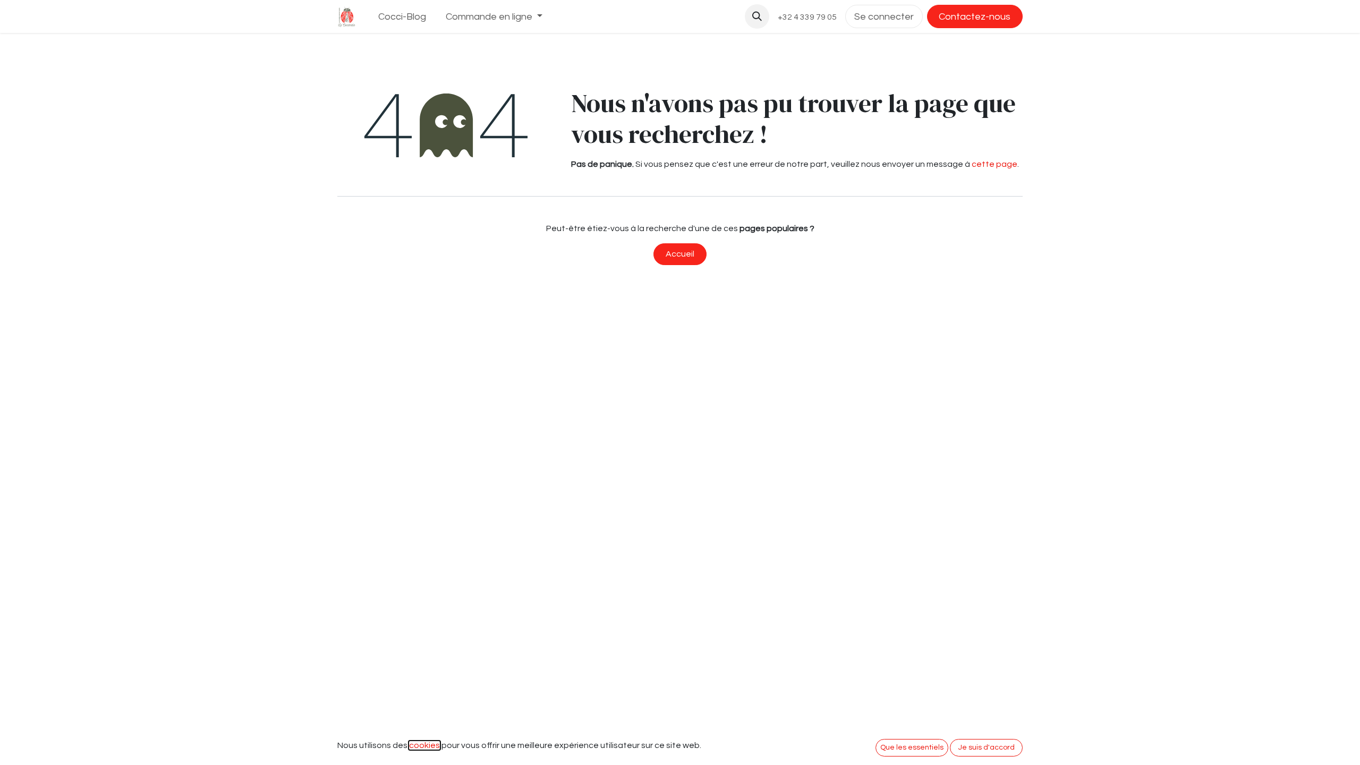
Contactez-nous (974, 17)
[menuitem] (402, 16)
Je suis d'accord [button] (986, 747)
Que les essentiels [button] (912, 747)
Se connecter (884, 17)
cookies (424, 745)
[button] (757, 16)
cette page (994, 164)
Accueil (680, 254)
